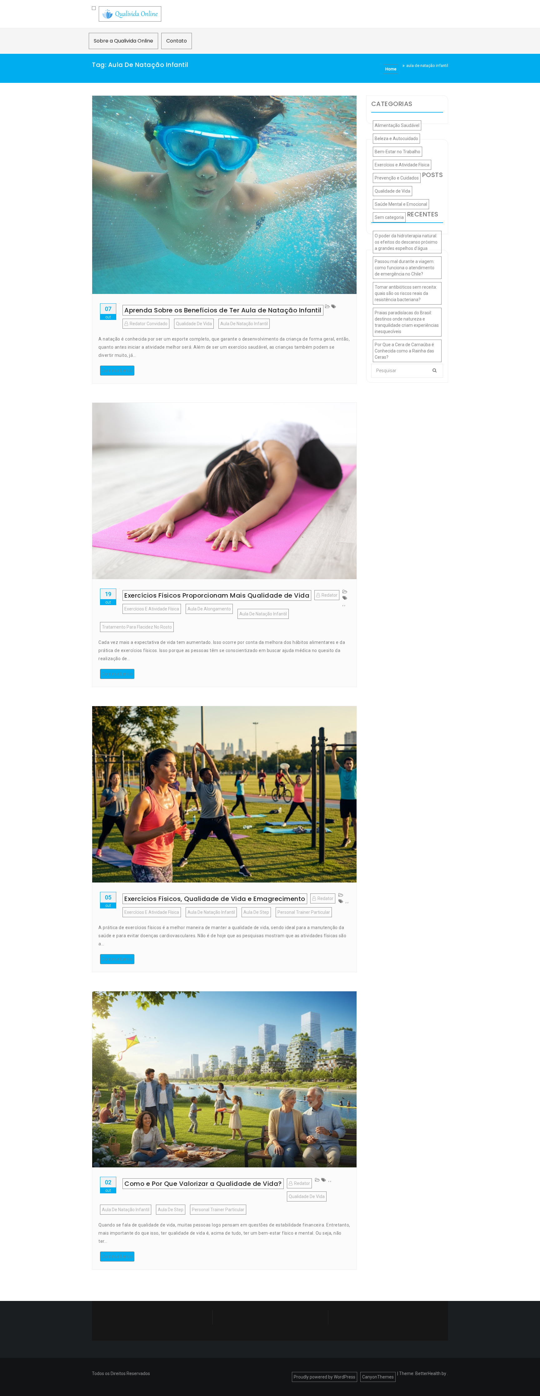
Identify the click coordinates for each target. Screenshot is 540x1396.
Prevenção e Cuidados (397, 177)
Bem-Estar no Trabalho (397, 151)
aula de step (256, 912)
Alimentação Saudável (397, 125)
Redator (330, 595)
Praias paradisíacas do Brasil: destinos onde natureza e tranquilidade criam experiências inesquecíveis (407, 322)
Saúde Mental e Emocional (401, 204)
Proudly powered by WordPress (324, 1376)
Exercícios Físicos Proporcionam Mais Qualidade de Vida (216, 595)
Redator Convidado (149, 323)
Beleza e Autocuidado (396, 138)
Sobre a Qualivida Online (123, 40)
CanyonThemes (378, 1376)
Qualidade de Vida (194, 323)
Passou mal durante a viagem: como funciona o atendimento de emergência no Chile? (404, 267)
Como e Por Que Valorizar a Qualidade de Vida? (203, 1183)
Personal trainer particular (304, 912)
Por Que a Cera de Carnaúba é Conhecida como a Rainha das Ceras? (404, 351)
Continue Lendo (117, 370)
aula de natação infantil (244, 323)
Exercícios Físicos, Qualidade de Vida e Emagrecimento (214, 898)
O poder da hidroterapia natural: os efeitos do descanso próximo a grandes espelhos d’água (406, 242)
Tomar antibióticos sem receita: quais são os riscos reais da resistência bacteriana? (406, 293)
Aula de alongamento (209, 608)
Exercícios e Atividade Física (151, 608)
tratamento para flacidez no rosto (137, 627)
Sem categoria (389, 217)
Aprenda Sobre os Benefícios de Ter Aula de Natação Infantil (223, 310)
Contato (176, 40)
